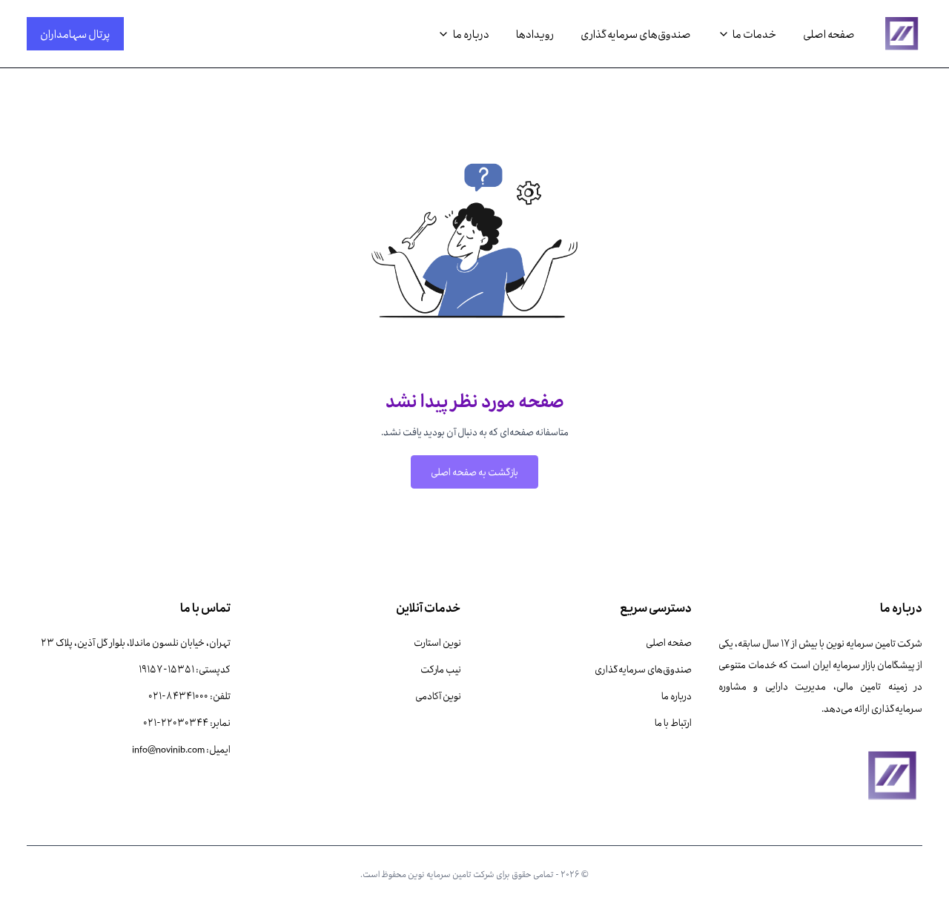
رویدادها (535, 33)
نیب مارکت (440, 668)
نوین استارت (437, 642)
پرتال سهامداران (75, 33)
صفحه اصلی (829, 33)
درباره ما (676, 695)
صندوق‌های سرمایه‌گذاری (636, 33)
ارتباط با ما (673, 722)
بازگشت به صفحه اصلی (474, 471)
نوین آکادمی (438, 695)
